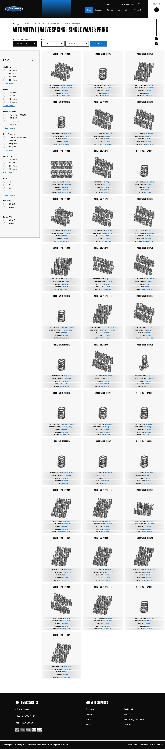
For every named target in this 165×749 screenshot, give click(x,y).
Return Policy (156, 744)
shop (27, 24)
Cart (137, 4)
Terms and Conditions (138, 744)
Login (109, 4)
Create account (126, 4)
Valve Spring (53, 24)
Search (156, 4)
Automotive (38, 24)
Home (19, 24)
